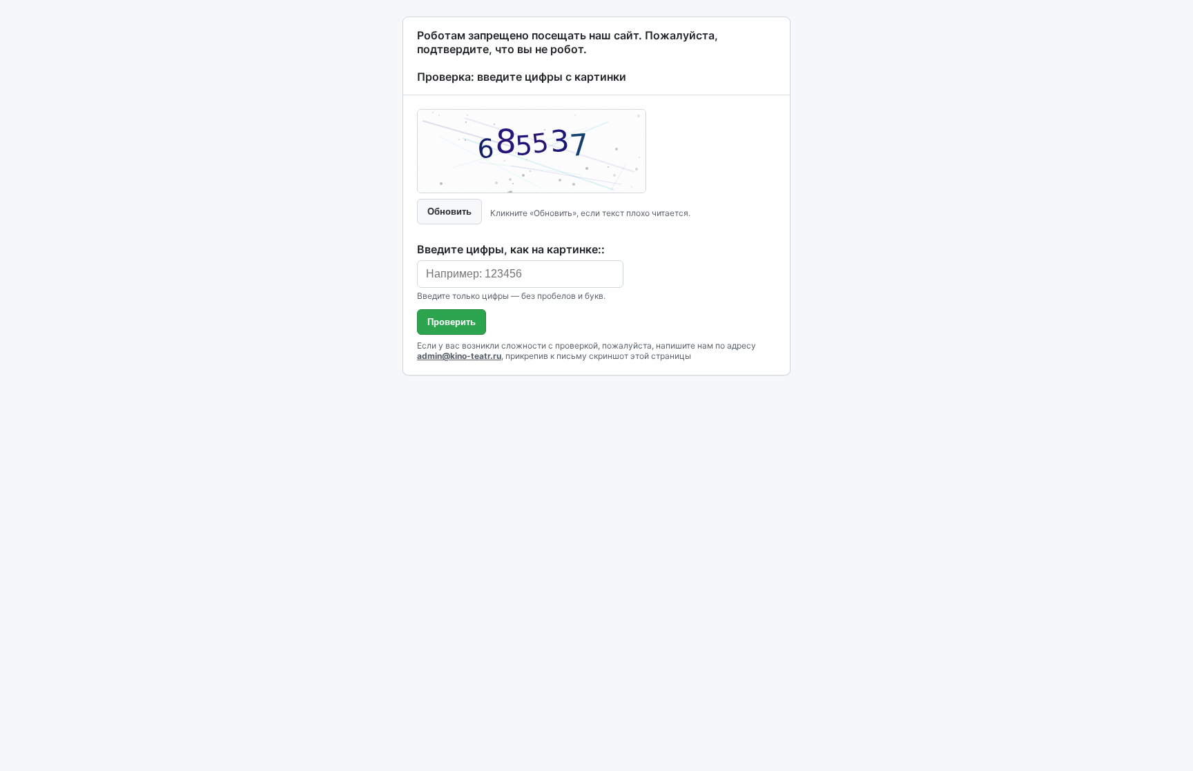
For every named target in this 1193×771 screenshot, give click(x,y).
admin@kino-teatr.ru (459, 356)
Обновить (449, 211)
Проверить (451, 322)
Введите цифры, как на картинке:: (511, 249)
